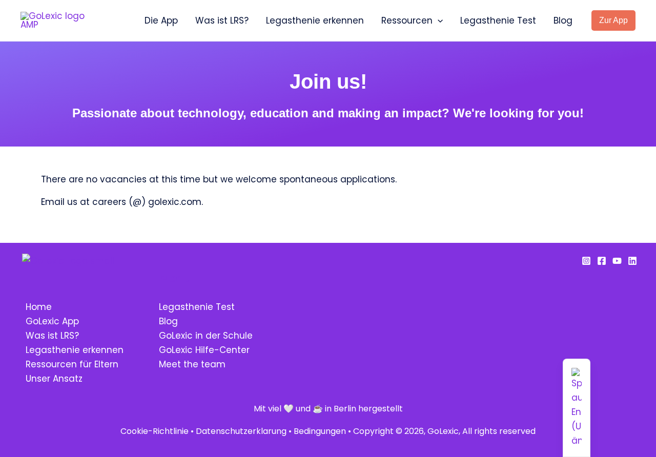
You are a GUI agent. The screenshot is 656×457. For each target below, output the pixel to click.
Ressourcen (407, 20)
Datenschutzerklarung (241, 431)
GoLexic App (52, 321)
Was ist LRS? (222, 20)
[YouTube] (617, 260)
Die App (161, 20)
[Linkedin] (632, 260)
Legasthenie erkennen (315, 20)
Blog (563, 20)
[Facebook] (601, 260)
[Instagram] (586, 260)
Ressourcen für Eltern (72, 364)
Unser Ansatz (54, 378)
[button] (438, 20)
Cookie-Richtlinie (154, 431)
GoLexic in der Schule (206, 335)
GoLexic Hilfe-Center (204, 350)
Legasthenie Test (498, 20)
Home (39, 307)
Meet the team (192, 364)
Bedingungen (320, 431)
